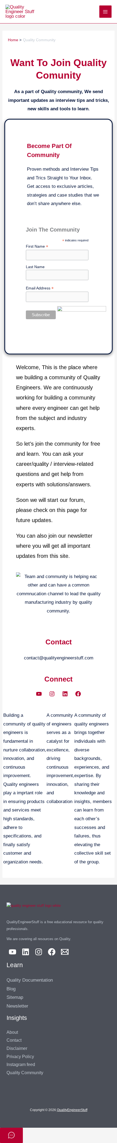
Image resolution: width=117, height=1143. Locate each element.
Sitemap (15, 997)
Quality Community (25, 1072)
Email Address (40, 288)
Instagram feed (21, 1064)
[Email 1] (65, 952)
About (12, 1032)
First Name (37, 246)
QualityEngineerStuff (72, 1110)
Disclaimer (17, 1048)
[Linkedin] (26, 952)
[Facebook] (78, 694)
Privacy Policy (20, 1056)
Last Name (35, 267)
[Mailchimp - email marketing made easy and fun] (81, 314)
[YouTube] (39, 694)
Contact (14, 1040)
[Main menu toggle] (105, 11)
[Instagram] (52, 694)
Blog (11, 988)
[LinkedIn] (65, 694)
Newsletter (17, 1006)
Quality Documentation (30, 980)
